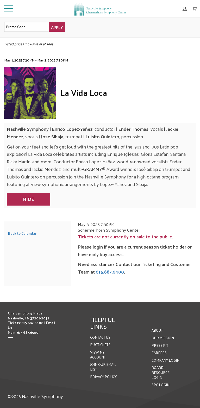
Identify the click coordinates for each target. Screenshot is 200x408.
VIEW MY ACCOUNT (98, 354)
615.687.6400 (110, 271)
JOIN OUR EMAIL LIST (103, 367)
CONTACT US (100, 337)
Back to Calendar (22, 233)
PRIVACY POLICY (103, 376)
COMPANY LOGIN (165, 360)
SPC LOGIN (161, 384)
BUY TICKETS (100, 344)
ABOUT (157, 330)
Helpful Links (102, 323)
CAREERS (159, 352)
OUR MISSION (163, 338)
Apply (57, 27)
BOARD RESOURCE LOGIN (161, 372)
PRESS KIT (160, 345)
